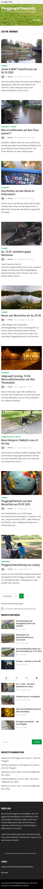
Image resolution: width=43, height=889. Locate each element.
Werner (10, 77)
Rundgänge (5, 561)
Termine (4, 66)
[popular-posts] (6, 678)
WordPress (17, 885)
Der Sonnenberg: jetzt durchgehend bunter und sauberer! (25, 623)
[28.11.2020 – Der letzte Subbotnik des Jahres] (7, 684)
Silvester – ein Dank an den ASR (28, 661)
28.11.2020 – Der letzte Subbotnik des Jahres (25, 685)
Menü (38, 20)
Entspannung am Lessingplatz (28, 696)
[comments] (27, 678)
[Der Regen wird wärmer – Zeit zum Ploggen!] (7, 722)
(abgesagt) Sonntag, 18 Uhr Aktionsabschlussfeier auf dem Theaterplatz (18, 379)
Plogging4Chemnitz (18, 8)
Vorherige (7, 596)
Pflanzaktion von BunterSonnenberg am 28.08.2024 (24, 637)
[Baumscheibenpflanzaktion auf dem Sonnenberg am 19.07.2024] (7, 649)
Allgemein (5, 127)
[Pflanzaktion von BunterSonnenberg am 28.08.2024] (7, 635)
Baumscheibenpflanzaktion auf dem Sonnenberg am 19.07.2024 (29, 650)
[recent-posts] (16, 678)
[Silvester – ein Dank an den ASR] (7, 661)
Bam (26, 885)
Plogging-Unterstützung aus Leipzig (20, 564)
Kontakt (4, 872)
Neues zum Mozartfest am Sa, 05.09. (21, 315)
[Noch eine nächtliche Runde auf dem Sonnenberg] (7, 709)
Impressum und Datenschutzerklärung (17, 866)
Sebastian (5, 758)
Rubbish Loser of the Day (11, 437)
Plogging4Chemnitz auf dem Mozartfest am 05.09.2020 (16, 502)
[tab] (6, 678)
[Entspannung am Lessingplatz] (7, 697)
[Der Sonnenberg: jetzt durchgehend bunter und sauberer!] (7, 621)
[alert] (21, 609)
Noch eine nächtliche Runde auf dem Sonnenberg (28, 710)
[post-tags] (37, 678)
